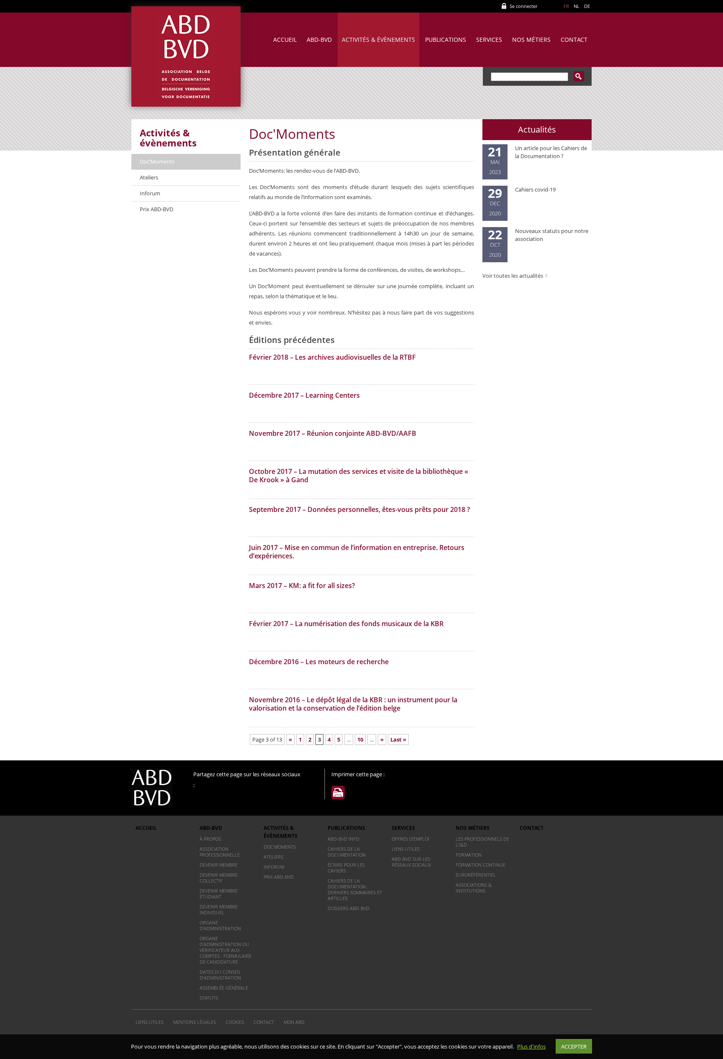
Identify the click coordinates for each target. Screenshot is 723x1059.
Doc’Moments (157, 161)
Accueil (285, 39)
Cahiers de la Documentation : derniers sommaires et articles (355, 889)
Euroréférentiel (476, 875)
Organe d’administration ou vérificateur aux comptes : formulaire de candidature (225, 950)
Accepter (574, 1046)
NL (576, 6)
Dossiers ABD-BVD (348, 908)
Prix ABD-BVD (156, 209)
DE (587, 6)
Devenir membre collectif (219, 878)
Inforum (150, 193)
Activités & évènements (378, 39)
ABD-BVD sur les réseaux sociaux (411, 862)
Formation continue (480, 865)
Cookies (235, 1022)
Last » (398, 739)
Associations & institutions (474, 888)
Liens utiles (406, 849)
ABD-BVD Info (343, 839)
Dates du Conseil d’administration (220, 975)
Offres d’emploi (410, 839)
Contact (574, 39)
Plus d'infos (531, 1046)
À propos (210, 839)
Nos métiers (531, 39)
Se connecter (523, 6)
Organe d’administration (220, 925)
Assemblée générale (224, 988)
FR (566, 6)
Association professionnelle (220, 852)
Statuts (209, 998)
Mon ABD (294, 1022)
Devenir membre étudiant (219, 894)
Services (489, 39)
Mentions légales (194, 1022)
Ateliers (149, 177)
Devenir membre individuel (219, 909)
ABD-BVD (319, 39)
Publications (445, 39)
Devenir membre (219, 865)
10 (360, 739)
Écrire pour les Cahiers (346, 868)
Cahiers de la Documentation (347, 852)
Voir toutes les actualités (512, 275)
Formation (469, 855)
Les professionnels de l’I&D (482, 842)
